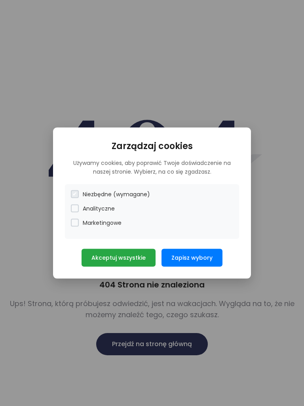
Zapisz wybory (192, 257)
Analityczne (99, 208)
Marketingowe (102, 222)
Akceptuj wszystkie (118, 257)
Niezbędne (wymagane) (116, 194)
